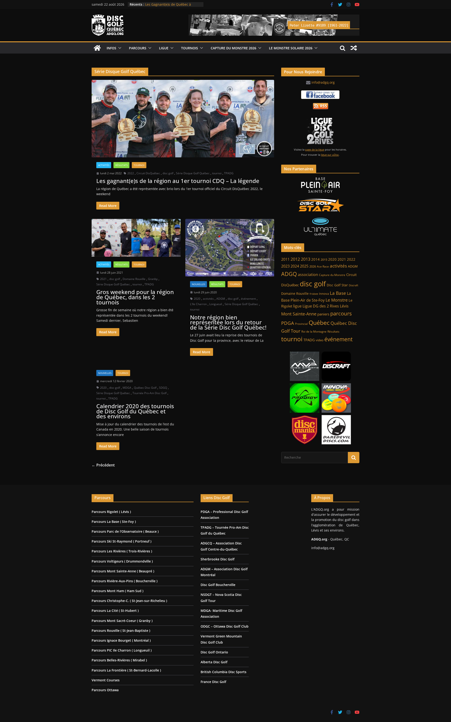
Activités (103, 165)
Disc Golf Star (337, 285)
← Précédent (103, 465)
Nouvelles (198, 284)
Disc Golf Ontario (214, 652)
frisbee (314, 293)
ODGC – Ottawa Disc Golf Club (225, 626)
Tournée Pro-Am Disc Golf (149, 393)
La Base (338, 293)
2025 (304, 266)
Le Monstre (337, 300)
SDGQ (163, 388)
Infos (111, 48)
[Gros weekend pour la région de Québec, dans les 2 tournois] (136, 238)
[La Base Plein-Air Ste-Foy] (320, 185)
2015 (324, 259)
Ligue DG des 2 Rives (321, 306)
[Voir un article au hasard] (353, 48)
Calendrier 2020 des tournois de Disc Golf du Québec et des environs (135, 411)
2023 (285, 266)
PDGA (287, 323)
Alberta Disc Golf (214, 662)
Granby (153, 279)
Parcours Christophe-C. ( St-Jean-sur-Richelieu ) (129, 600)
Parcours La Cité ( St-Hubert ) (115, 610)
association (308, 274)
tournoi (217, 173)
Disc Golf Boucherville (218, 584)
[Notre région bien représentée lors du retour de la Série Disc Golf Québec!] (229, 247)
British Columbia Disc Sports (223, 672)
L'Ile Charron (198, 304)
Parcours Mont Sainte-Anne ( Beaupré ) (123, 571)
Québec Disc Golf (145, 388)
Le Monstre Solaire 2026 (164, 4)
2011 (285, 259)
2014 (315, 259)
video (319, 340)
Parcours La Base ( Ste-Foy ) (114, 521)
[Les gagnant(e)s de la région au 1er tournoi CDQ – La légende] (183, 118)
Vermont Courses (106, 680)
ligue (297, 306)
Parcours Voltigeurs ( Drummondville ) (122, 561)
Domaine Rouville (134, 279)
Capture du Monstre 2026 (233, 48)
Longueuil (215, 304)
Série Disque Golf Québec (193, 173)
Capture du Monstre (332, 275)
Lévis (344, 306)
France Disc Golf (213, 681)
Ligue (163, 48)
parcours (341, 313)
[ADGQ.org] (97, 48)
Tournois (189, 48)
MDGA (127, 388)
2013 (305, 259)
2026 (312, 266)
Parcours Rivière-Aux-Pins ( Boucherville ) (124, 581)
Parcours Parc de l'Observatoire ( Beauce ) (125, 531)
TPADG (228, 173)
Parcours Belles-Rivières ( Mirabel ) (119, 660)
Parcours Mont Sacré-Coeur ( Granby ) (122, 620)
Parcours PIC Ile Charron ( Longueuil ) (122, 650)
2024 (295, 266)
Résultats (121, 165)
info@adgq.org (323, 82)
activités (208, 299)
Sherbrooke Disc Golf (217, 559)
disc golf (168, 173)
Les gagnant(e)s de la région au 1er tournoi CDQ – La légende (177, 181)
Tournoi (139, 165)
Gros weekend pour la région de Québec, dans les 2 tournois (135, 297)
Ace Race (323, 266)
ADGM (220, 299)
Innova (324, 294)
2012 (295, 259)
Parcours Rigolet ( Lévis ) (111, 511)
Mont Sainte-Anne (298, 314)
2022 (130, 173)
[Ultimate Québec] (320, 227)
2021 (103, 279)
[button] (118, 48)
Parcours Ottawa (105, 690)
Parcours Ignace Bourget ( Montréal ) (121, 640)
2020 (197, 299)
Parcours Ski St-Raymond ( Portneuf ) (121, 541)
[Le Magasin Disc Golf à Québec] (320, 205)
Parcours (137, 48)
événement (248, 299)
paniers (323, 314)
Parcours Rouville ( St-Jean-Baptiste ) (121, 630)
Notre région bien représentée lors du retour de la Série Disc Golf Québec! (228, 322)
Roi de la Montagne (314, 332)
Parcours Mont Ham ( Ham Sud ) (117, 591)
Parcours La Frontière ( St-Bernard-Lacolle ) (126, 670)
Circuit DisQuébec (148, 173)
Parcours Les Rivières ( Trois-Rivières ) (122, 551)
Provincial (301, 324)
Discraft (353, 285)
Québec (319, 322)
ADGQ (289, 274)
